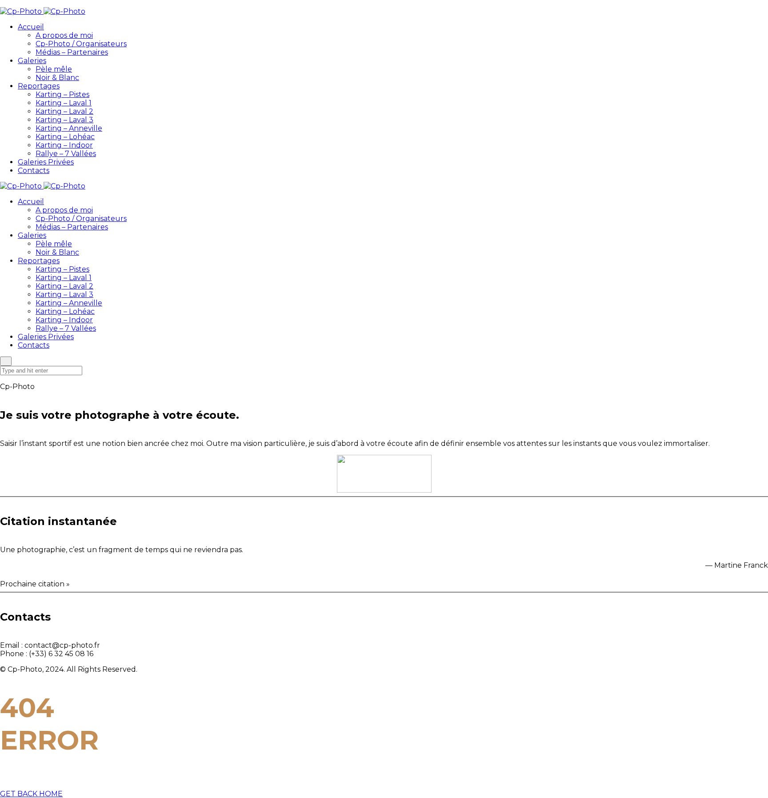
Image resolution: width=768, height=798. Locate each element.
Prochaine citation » (35, 584)
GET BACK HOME (31, 794)
